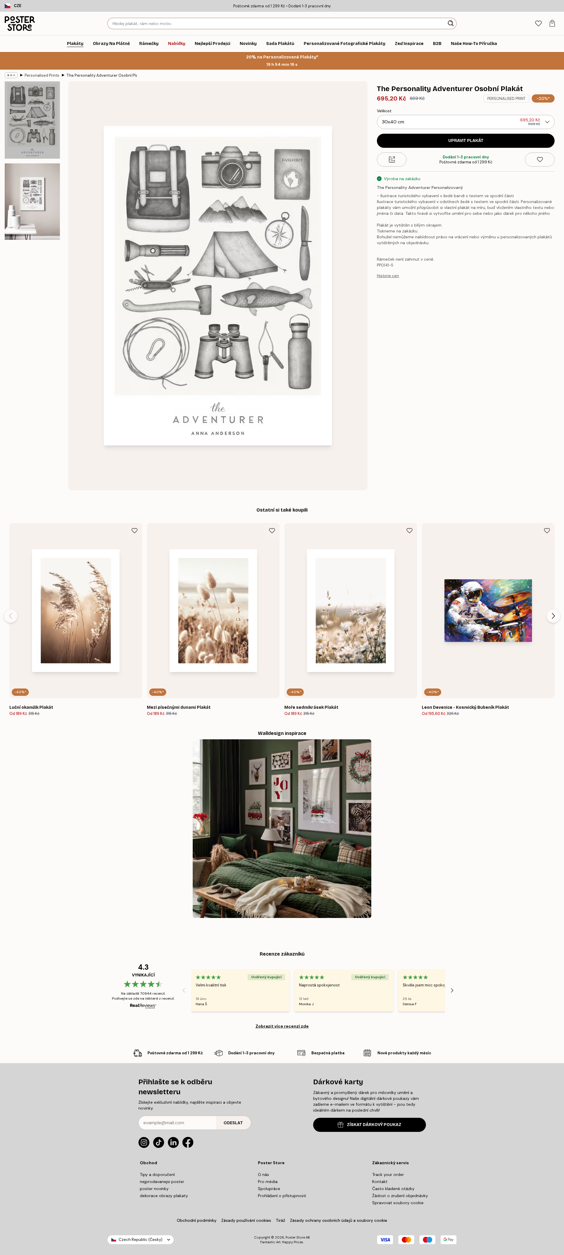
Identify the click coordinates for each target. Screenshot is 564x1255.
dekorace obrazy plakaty (164, 1195)
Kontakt (379, 1181)
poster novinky (154, 1188)
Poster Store (295, 1237)
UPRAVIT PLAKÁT (466, 140)
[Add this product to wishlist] (540, 160)
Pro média (268, 1181)
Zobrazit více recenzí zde (282, 1026)
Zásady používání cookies (246, 1220)
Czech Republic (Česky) (140, 1239)
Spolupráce (269, 1188)
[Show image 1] (32, 120)
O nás (263, 1174)
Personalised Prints (42, 75)
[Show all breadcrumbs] (11, 75)
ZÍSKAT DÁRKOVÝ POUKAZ (374, 1124)
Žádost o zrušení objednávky (400, 1195)
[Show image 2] (32, 201)
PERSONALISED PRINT (506, 98)
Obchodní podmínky (196, 1220)
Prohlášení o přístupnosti (282, 1195)
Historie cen (388, 275)
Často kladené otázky (393, 1188)
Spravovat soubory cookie (398, 1202)
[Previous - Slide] (11, 616)
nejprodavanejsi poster (162, 1181)
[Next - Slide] (553, 616)
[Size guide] (392, 160)
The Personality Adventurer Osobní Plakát (101, 75)
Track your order (388, 1174)
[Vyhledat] (451, 23)
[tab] (538, 23)
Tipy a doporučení (157, 1174)
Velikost (384, 110)
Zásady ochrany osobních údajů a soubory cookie (338, 1220)
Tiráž (280, 1220)
